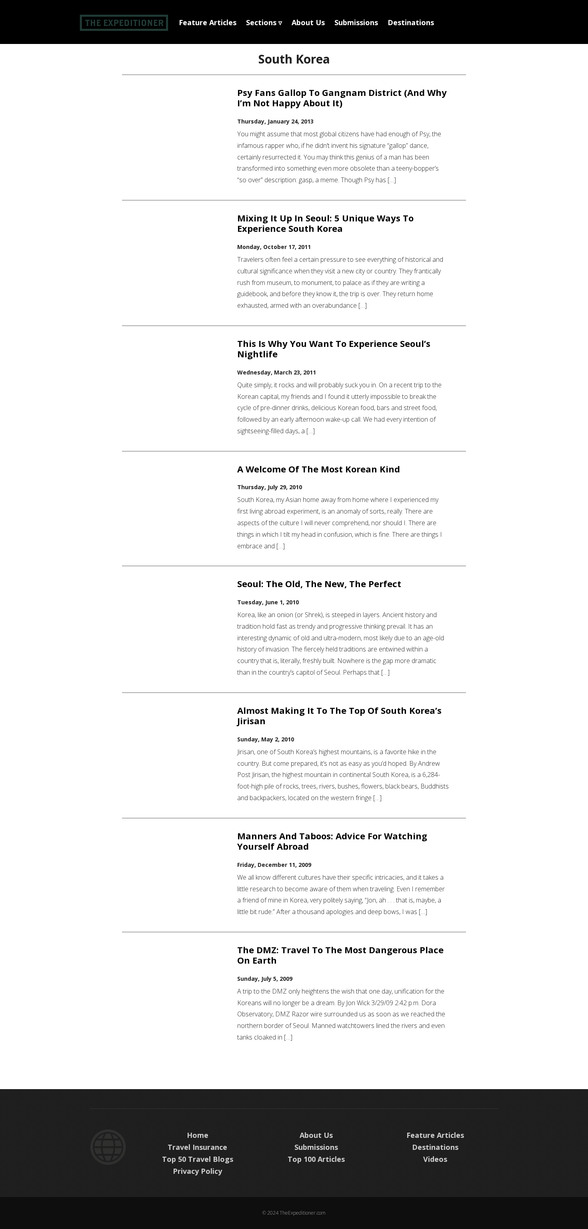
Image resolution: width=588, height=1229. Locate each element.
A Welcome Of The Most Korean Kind (318, 469)
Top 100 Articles (316, 1159)
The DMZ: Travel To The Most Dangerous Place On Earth (340, 955)
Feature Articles (207, 22)
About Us (308, 22)
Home (197, 1135)
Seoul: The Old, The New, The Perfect (319, 584)
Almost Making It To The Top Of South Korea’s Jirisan (339, 715)
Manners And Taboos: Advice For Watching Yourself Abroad (332, 841)
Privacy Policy (197, 1171)
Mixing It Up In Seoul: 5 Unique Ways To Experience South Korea (325, 223)
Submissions (356, 22)
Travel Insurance (197, 1147)
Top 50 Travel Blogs (197, 1159)
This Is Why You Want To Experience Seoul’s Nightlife (333, 348)
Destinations (411, 22)
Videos (435, 1159)
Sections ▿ (264, 22)
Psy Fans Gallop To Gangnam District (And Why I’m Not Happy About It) (342, 97)
